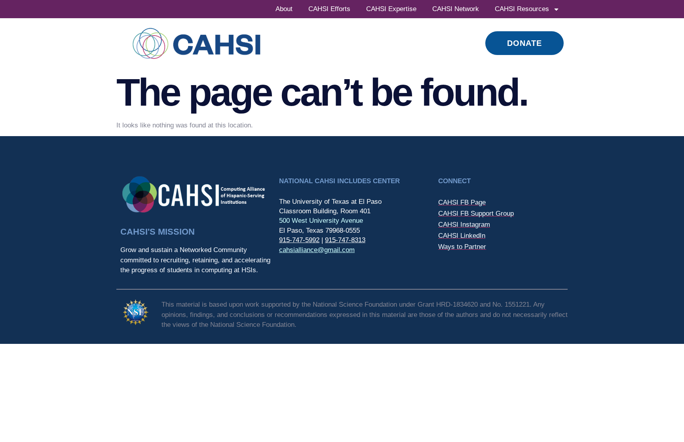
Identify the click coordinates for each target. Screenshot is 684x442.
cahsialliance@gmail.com (317, 250)
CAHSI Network (455, 9)
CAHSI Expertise (391, 9)
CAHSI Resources (522, 9)
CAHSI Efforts (329, 9)
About (284, 9)
